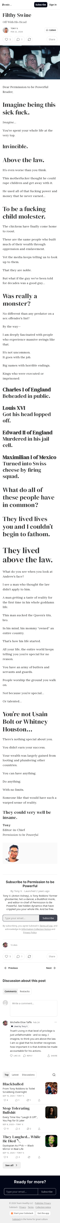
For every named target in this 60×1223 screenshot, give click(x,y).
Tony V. (14, 28)
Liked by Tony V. (21, 1026)
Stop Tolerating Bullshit (16, 1110)
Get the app (43, 1213)
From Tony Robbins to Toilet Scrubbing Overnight (19, 1090)
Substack (16, 1219)
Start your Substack (23, 1213)
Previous (13, 968)
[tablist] (17, 991)
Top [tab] (6, 1074)
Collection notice (43, 1207)
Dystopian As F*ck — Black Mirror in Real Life (18, 1147)
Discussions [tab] (28, 1074)
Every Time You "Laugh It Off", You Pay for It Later (20, 1118)
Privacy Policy (29, 932)
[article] (30, 1092)
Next (49, 968)
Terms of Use (46, 925)
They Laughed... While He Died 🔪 (21, 1139)
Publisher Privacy (43, 1203)
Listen (52, 30)
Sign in (53, 4)
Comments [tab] (10, 991)
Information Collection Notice (36, 929)
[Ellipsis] (55, 1022)
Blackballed (13, 1084)
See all (9, 1165)
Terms (31, 1207)
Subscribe (41, 4)
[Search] (54, 1074)
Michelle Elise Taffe (21, 1022)
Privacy (22, 1207)
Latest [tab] (15, 1074)
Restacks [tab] (25, 991)
